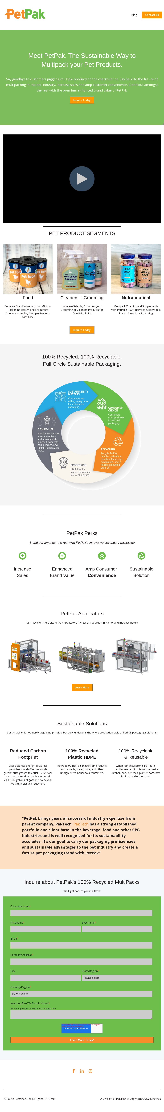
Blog (134, 15)
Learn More (82, 687)
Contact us (152, 15)
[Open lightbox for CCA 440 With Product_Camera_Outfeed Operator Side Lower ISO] (134, 657)
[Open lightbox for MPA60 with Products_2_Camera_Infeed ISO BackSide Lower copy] (82, 657)
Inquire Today (82, 100)
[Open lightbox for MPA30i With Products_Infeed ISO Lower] (29, 657)
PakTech (81, 824)
